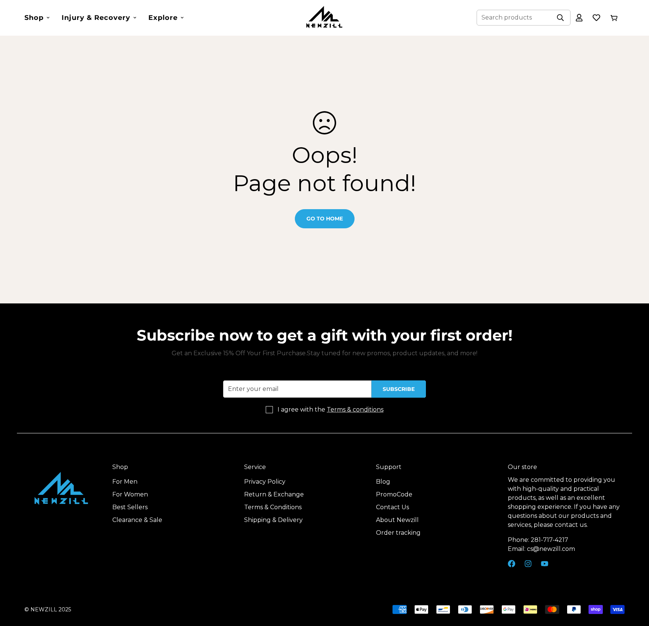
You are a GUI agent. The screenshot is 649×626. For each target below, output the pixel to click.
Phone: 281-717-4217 (538, 540)
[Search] (560, 17)
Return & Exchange (274, 494)
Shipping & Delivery (273, 520)
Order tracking (398, 533)
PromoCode (394, 494)
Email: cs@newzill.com (541, 549)
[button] (613, 17)
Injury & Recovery (96, 18)
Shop (34, 18)
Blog (383, 482)
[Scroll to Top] (634, 585)
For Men (124, 482)
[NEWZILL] (324, 18)
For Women (130, 494)
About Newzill (397, 520)
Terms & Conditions (273, 507)
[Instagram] (528, 563)
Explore (163, 18)
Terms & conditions (355, 409)
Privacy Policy (264, 482)
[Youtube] (544, 563)
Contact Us (392, 507)
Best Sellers (130, 507)
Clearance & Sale (137, 520)
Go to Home (324, 218)
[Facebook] (511, 563)
